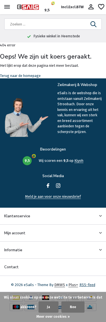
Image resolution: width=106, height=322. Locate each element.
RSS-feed (87, 285)
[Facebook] (48, 186)
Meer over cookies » (53, 317)
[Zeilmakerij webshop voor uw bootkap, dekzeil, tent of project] (30, 7)
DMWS (59, 285)
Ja (48, 307)
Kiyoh (78, 160)
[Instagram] (58, 186)
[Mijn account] (91, 7)
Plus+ (73, 285)
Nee (73, 307)
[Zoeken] (94, 24)
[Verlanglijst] (101, 7)
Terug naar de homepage (20, 76)
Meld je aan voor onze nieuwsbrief (53, 196)
